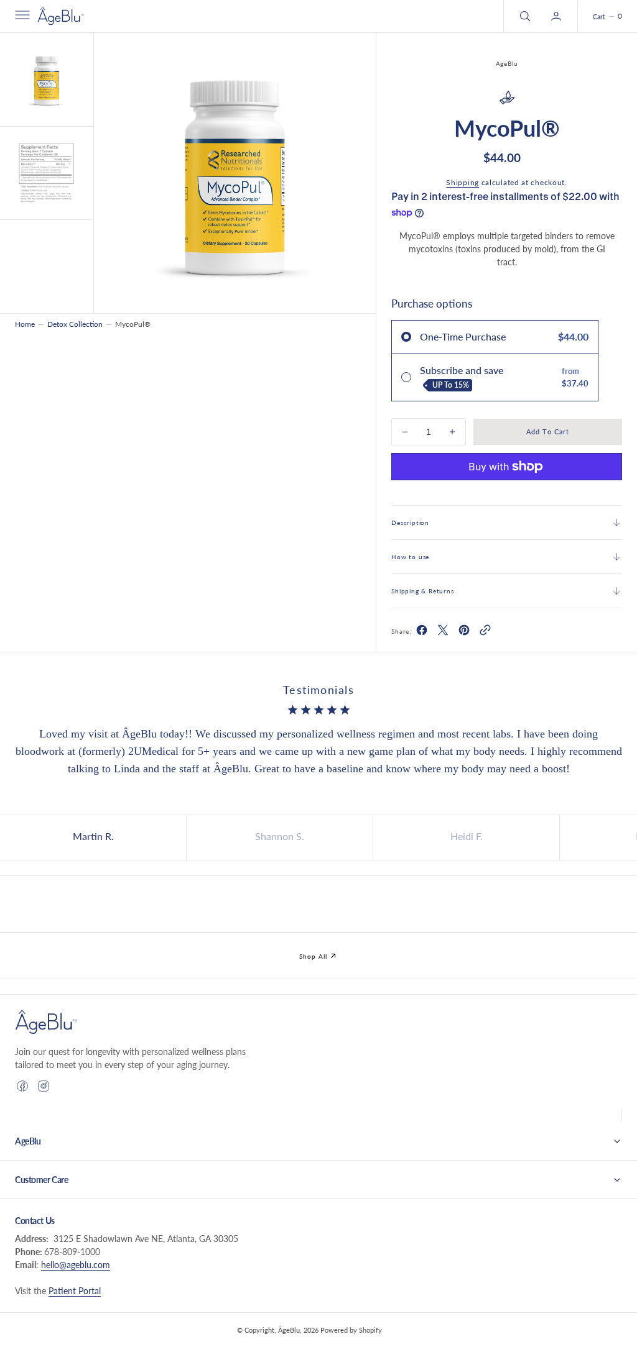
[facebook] (422, 632)
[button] (21, 16)
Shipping (462, 182)
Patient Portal (75, 1290)
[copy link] (485, 632)
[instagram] (43, 1086)
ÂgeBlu (289, 1330)
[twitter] (443, 632)
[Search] (524, 16)
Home (25, 324)
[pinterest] (464, 632)
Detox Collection (75, 324)
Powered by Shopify (351, 1330)
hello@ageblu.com (75, 1264)
